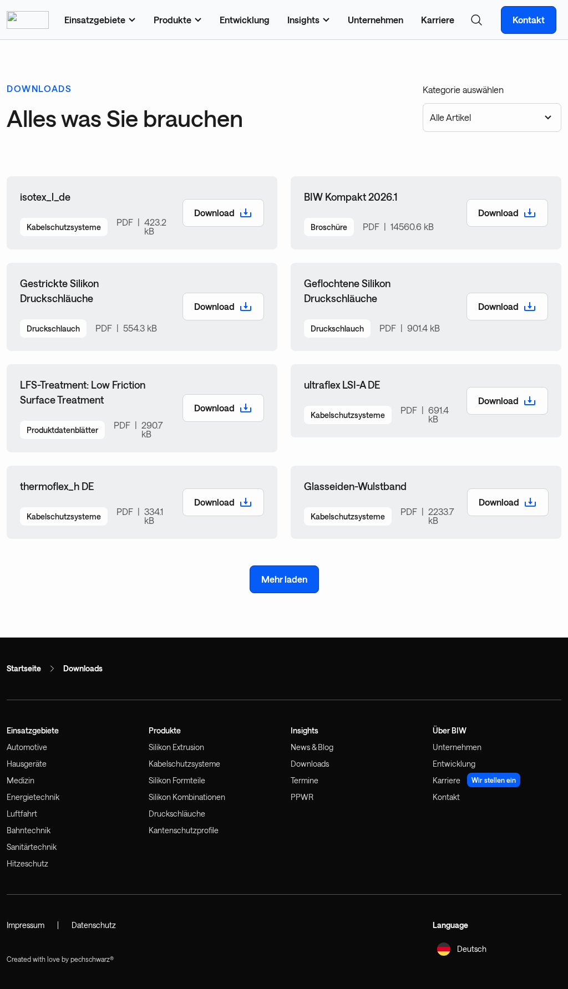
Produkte (165, 731)
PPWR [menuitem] (302, 797)
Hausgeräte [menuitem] (27, 763)
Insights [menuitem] (303, 19)
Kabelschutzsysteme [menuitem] (184, 763)
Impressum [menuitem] (25, 925)
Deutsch (471, 949)
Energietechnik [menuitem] (33, 797)
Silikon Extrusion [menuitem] (176, 747)
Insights (304, 731)
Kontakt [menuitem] (446, 797)
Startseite (24, 668)
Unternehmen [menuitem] (375, 19)
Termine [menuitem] (304, 780)
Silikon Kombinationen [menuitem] (187, 797)
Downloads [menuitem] (310, 763)
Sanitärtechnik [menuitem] (32, 847)
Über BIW (449, 731)
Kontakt (529, 19)
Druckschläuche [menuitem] (177, 813)
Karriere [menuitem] (437, 19)
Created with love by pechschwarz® (60, 959)
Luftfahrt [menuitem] (22, 813)
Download (214, 212)
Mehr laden (284, 579)
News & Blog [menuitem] (312, 747)
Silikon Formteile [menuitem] (177, 780)
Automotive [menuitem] (27, 747)
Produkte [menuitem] (172, 19)
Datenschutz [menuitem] (94, 925)
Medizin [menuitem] (20, 780)
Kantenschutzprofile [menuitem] (184, 830)
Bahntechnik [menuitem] (28, 830)
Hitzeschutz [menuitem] (27, 863)
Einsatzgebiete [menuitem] (94, 19)
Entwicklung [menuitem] (245, 19)
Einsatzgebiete (33, 731)
